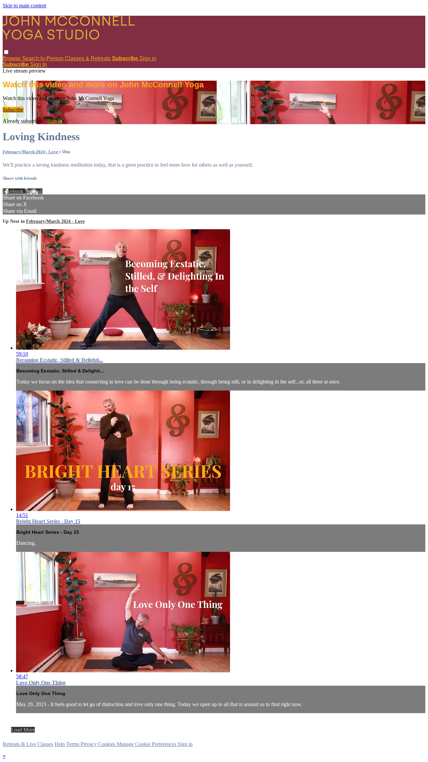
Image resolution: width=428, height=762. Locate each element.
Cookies (107, 744)
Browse (12, 58)
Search (31, 58)
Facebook (14, 191)
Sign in (147, 58)
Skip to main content (24, 5)
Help (60, 744)
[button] (6, 52)
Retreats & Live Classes (28, 744)
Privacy (89, 744)
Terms (73, 744)
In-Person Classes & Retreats (75, 58)
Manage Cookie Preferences (147, 744)
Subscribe (13, 109)
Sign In (38, 64)
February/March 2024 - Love (31, 151)
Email (36, 191)
